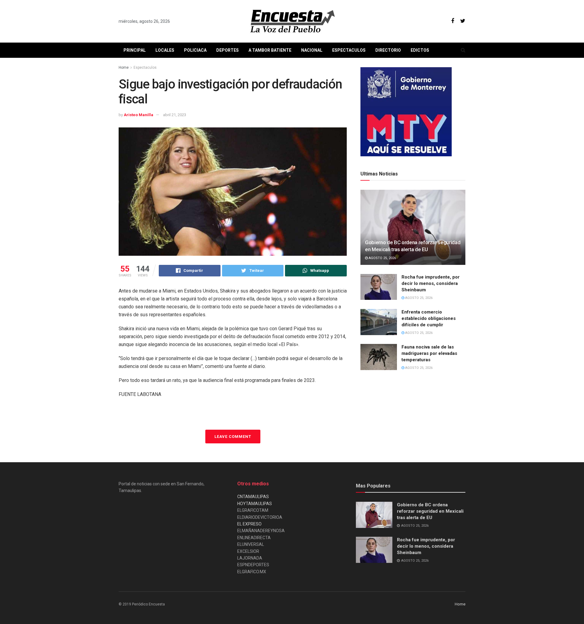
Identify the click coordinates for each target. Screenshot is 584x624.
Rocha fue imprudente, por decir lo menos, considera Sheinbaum (430, 283)
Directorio (388, 50)
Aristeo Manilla (138, 115)
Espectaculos (349, 50)
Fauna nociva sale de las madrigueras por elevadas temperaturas (429, 353)
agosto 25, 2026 (382, 258)
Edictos (420, 50)
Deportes (227, 50)
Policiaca (195, 50)
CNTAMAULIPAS (253, 496)
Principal (134, 50)
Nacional (311, 50)
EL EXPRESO (249, 524)
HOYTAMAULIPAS (254, 503)
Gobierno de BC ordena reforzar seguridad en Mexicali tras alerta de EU (430, 511)
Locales (164, 50)
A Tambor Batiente (270, 50)
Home (124, 67)
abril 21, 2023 (174, 115)
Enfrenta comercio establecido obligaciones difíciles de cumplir (428, 318)
